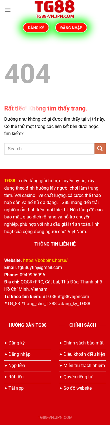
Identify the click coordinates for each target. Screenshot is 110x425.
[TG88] (55, 10)
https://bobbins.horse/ (45, 260)
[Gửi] (100, 148)
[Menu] (7, 10)
